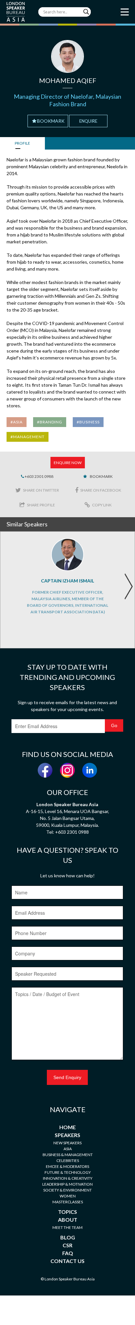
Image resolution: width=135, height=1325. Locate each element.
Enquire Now (68, 462)
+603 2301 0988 (38, 476)
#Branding (49, 421)
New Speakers (67, 1142)
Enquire (88, 121)
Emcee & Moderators (67, 1166)
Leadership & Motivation (67, 1184)
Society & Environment (67, 1190)
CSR (67, 1245)
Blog (67, 1237)
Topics (67, 1212)
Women (68, 1195)
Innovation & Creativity (67, 1178)
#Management (27, 436)
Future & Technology (68, 1172)
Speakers (67, 1135)
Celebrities (67, 1160)
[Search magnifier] (86, 11)
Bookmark (51, 121)
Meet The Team (67, 1227)
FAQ (67, 1253)
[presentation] (128, 586)
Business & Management (68, 1154)
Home (67, 1127)
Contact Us (67, 1261)
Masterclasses (67, 1201)
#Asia (16, 421)
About (67, 1219)
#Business (88, 421)
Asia (68, 1148)
